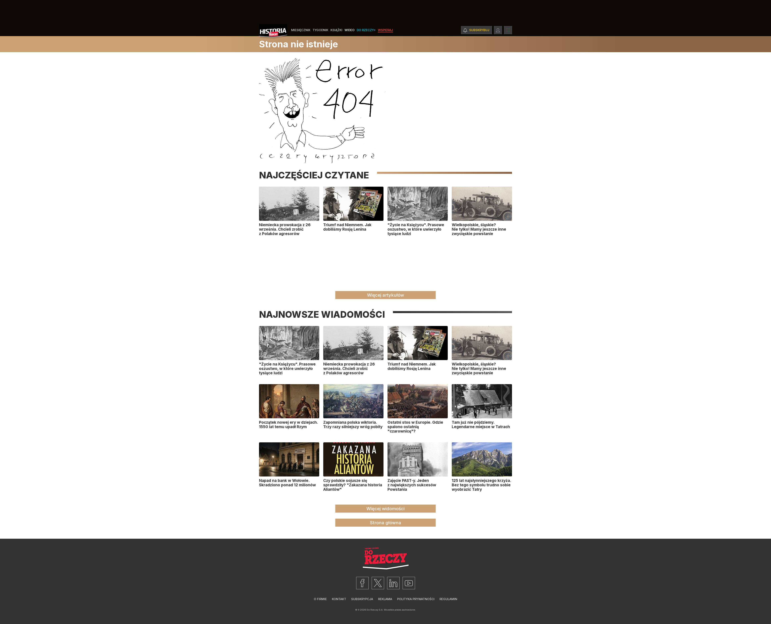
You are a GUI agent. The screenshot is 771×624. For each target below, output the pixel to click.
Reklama (385, 599)
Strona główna (385, 522)
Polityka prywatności (415, 599)
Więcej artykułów (385, 295)
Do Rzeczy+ (366, 30)
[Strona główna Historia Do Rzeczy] (273, 31)
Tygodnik (320, 30)
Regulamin (448, 599)
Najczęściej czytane (314, 175)
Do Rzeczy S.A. (375, 609)
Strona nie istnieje (298, 44)
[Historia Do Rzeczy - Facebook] (362, 583)
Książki (336, 30)
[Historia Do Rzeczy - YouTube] (409, 583)
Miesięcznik (300, 30)
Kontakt (339, 599)
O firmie (320, 599)
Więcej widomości (385, 508)
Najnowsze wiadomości (322, 314)
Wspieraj (385, 30)
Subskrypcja (362, 599)
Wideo (350, 30)
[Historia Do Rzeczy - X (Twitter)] (378, 583)
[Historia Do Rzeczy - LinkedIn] (393, 583)
